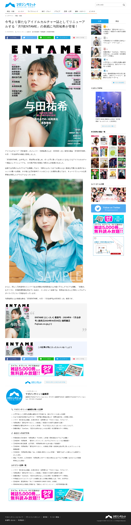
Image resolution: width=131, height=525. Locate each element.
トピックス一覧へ (109, 126)
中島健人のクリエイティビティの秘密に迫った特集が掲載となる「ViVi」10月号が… (41, 478)
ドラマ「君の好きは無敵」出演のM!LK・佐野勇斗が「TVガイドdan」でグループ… (41, 420)
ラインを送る (47, 37)
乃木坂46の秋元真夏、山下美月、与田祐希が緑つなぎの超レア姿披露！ (37, 443)
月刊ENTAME (50, 32)
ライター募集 (54, 517)
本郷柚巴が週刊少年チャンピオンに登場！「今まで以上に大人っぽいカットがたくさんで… (43, 425)
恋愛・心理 (67, 11)
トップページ (9, 15)
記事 (100, 21)
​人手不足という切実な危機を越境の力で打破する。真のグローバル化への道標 (39, 414)
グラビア (57, 11)
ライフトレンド (33, 11)
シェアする (13, 37)
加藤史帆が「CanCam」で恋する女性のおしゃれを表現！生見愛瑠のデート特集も (40, 428)
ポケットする (80, 37)
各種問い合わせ (10, 520)
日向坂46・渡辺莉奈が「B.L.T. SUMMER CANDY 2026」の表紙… (35, 481)
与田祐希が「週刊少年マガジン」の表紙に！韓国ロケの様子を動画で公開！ (38, 423)
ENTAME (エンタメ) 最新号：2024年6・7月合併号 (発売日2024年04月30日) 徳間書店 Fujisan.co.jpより (58, 320)
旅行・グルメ (46, 11)
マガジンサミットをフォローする (55, 382)
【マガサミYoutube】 (35, 399)
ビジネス (92, 11)
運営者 (45, 517)
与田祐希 (42, 32)
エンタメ (21, 11)
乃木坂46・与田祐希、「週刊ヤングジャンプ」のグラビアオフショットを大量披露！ (41, 440)
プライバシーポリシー (33, 517)
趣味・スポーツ (80, 11)
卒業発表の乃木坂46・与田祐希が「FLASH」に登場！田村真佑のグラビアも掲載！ (41, 438)
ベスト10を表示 (119, 82)
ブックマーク (63, 37)
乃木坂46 (36, 32)
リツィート (30, 37)
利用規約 (21, 520)
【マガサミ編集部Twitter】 (56, 397)
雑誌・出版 (10, 11)
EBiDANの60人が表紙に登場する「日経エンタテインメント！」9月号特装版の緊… (41, 484)
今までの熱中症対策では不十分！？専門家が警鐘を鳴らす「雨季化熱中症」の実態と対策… (43, 417)
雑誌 (117, 21)
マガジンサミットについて (14, 517)
